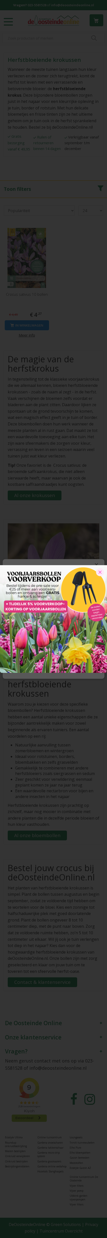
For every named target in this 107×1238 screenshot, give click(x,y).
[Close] (100, 572)
